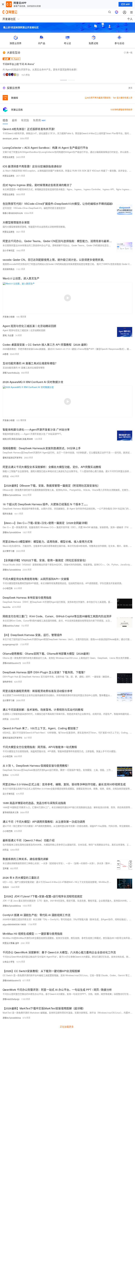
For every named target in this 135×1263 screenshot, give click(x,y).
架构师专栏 (8, 681)
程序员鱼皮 (8, 513)
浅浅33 (6, 887)
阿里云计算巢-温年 (11, 943)
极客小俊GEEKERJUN (13, 213)
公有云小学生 (8, 961)
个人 (130, 19)
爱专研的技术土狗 (10, 812)
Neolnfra (6, 607)
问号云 (6, 476)
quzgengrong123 (10, 644)
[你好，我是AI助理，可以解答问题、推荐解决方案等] (116, 12)
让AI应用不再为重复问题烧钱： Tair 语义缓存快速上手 (108, 97)
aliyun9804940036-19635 (14, 924)
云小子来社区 (8, 250)
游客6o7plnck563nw (12, 495)
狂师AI (5, 775)
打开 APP (125, 4)
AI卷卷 (5, 354)
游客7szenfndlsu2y (11, 372)
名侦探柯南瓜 (8, 269)
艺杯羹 (6, 868)
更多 (130, 87)
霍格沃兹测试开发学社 (12, 457)
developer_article (10, 138)
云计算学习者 (8, 551)
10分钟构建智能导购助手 (121, 109)
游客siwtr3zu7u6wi (11, 625)
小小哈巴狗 (8, 588)
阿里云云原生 (8, 157)
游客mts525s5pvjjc (11, 999)
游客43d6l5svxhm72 (12, 663)
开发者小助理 (8, 316)
